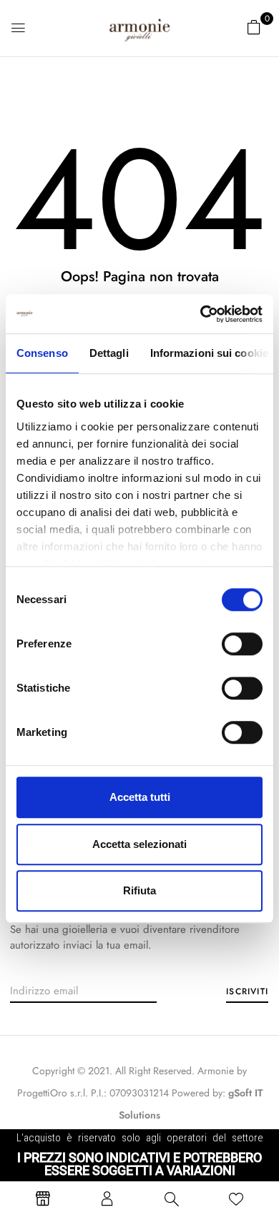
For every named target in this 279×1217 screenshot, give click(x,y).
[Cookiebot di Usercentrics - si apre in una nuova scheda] (201, 314)
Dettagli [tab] (109, 353)
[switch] (242, 643)
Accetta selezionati (139, 844)
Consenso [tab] (42, 353)
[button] (254, 27)
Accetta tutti (139, 797)
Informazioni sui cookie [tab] (209, 353)
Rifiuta (139, 890)
